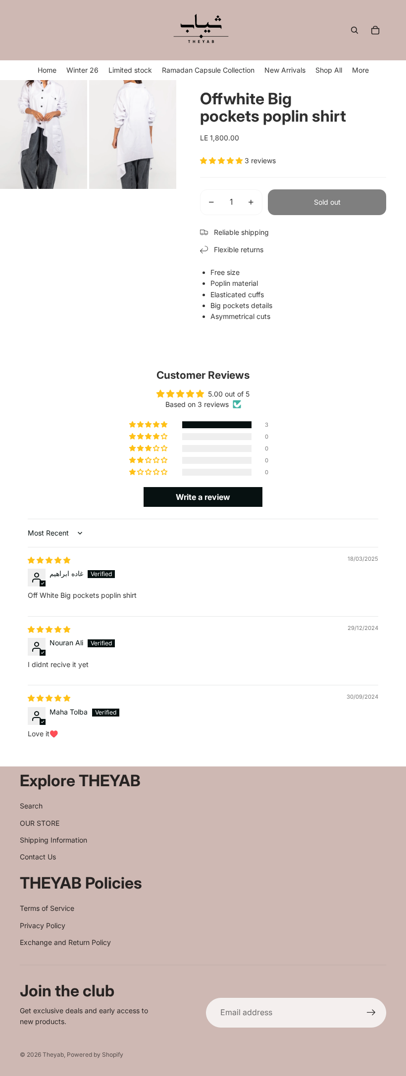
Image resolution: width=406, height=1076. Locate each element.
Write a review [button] (203, 497)
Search (31, 806)
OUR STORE (39, 823)
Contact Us (38, 856)
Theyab (53, 1054)
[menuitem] (360, 70)
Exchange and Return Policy (65, 942)
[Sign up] (371, 1012)
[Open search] (354, 30)
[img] (49, 560)
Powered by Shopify (95, 1054)
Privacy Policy (42, 925)
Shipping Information (53, 840)
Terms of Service (47, 908)
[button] (222, 160)
